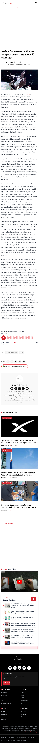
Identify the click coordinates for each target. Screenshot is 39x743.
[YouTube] (27, 388)
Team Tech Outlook (19, 385)
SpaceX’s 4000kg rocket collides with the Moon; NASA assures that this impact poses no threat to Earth (18, 441)
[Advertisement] (19, 28)
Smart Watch (24, 700)
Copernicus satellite (12, 352)
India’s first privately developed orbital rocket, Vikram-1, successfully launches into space (18, 474)
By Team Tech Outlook (13, 62)
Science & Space (10, 7)
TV (21, 703)
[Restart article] (3, 343)
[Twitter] (15, 668)
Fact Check (4, 714)
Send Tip (5, 682)
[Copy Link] (24, 361)
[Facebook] (8, 361)
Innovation (4, 695)
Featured (3, 719)
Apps (2, 700)
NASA (28, 94)
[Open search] (32, 2)
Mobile (22, 698)
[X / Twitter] (15, 388)
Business (3, 711)
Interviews (4, 692)
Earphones (23, 692)
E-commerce (4, 698)
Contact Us (23, 714)
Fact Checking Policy (21, 737)
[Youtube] (24, 668)
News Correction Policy (7, 737)
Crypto (3, 717)
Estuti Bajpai (4, 445)
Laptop (22, 695)
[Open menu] (36, 2)
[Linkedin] (29, 668)
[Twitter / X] (12, 361)
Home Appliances (6, 703)
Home (3, 7)
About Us (23, 711)
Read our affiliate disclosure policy (28, 732)
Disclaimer (23, 717)
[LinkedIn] (16, 361)
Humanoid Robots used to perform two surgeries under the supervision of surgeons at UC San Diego (18, 506)
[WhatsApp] (20, 361)
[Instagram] (19, 388)
